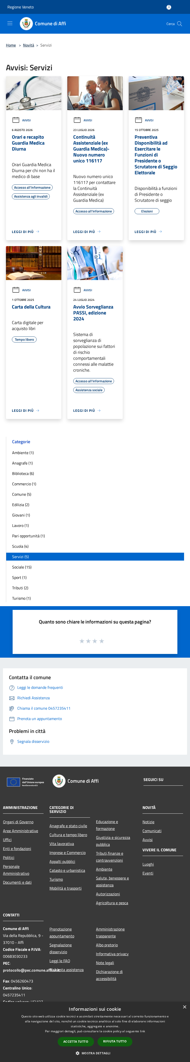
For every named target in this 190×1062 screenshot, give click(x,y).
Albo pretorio (107, 945)
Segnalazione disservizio (60, 948)
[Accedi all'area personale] (169, 7)
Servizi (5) (20, 557)
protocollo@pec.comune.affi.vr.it (31, 970)
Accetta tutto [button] (75, 1041)
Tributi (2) (20, 588)
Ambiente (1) (23, 453)
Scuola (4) (20, 546)
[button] (94, 1053)
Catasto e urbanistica (67, 870)
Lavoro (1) (20, 525)
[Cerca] (180, 24)
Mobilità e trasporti (65, 888)
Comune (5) (21, 494)
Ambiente (104, 869)
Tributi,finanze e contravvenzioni (109, 856)
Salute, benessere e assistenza (112, 881)
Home (11, 45)
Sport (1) (19, 577)
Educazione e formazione (107, 825)
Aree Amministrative (20, 831)
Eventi (147, 873)
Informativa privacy (112, 954)
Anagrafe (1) (22, 463)
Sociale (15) (21, 567)
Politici (8, 857)
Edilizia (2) (20, 505)
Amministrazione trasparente (110, 932)
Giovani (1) (21, 515)
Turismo (56, 879)
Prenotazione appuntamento (61, 932)
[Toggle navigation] (10, 23)
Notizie (148, 822)
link (142, 1031)
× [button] (184, 1007)
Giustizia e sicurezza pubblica (113, 840)
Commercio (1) (24, 484)
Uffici (7, 840)
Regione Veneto (20, 7)
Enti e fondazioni (17, 849)
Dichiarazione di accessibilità (109, 975)
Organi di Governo (18, 822)
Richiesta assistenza (66, 970)
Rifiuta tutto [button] (115, 1041)
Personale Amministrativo (16, 869)
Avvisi (26, 120)
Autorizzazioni (108, 894)
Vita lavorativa (61, 844)
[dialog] (95, 1032)
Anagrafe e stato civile (68, 826)
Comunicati (152, 831)
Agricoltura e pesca (112, 903)
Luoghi (148, 864)
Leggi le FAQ (59, 961)
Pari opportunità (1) (28, 536)
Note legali (105, 963)
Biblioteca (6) (23, 473)
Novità (28, 45)
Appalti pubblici (62, 861)
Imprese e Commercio (67, 852)
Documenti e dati (17, 882)
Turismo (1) (21, 598)
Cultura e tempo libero (68, 835)
